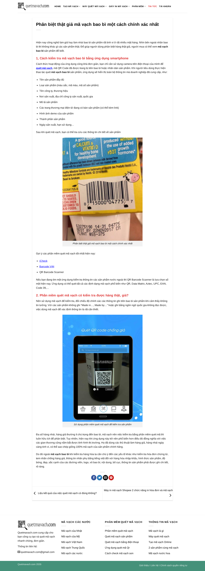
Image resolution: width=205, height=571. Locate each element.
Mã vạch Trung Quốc (73, 547)
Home (57, 6)
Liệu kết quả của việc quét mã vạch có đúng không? (67, 493)
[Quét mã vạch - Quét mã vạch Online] (34, 6)
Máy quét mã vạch (93, 6)
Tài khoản (165, 6)
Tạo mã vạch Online (160, 542)
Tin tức (152, 6)
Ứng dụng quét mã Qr (117, 547)
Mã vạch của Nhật (71, 530)
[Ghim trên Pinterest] (111, 477)
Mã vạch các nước (71, 553)
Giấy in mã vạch (118, 6)
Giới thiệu (144, 565)
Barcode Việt (46, 266)
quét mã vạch (44, 68)
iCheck (43, 261)
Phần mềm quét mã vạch (119, 530)
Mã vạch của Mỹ (70, 536)
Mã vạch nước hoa (159, 553)
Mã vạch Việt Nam (71, 542)
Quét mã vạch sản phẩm (118, 536)
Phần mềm (138, 6)
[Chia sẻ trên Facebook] (93, 477)
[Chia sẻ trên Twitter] (99, 477)
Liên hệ (154, 565)
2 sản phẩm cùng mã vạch (163, 547)
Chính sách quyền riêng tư (173, 565)
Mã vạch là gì (156, 530)
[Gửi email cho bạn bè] (105, 477)
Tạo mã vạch (70, 6)
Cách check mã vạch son (119, 553)
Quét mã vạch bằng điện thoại (122, 542)
